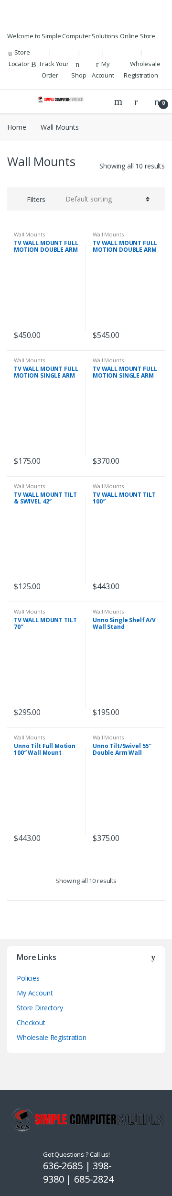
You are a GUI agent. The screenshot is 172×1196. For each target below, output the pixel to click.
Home (16, 127)
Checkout (31, 1022)
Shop (78, 75)
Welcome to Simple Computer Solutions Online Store (81, 36)
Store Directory (40, 1007)
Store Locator (19, 58)
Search (119, 101)
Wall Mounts (29, 234)
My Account (103, 69)
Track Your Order (54, 69)
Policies (28, 978)
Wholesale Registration (142, 69)
